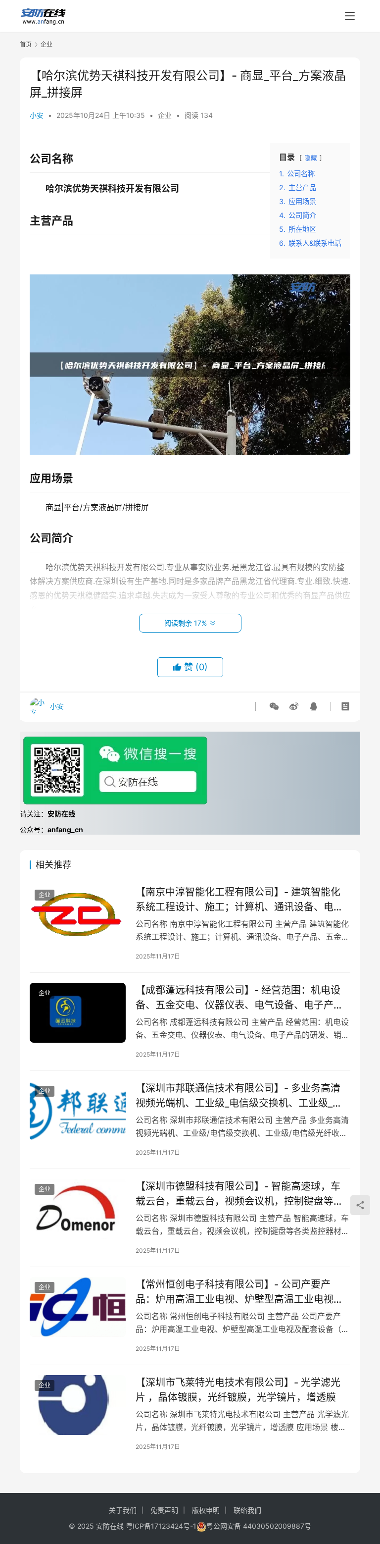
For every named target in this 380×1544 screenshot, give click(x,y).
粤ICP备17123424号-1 (161, 1526)
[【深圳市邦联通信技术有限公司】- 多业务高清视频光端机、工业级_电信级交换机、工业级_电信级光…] (78, 1111)
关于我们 (123, 1510)
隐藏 (310, 157)
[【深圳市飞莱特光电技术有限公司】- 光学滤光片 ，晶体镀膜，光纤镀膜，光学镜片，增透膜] (78, 1405)
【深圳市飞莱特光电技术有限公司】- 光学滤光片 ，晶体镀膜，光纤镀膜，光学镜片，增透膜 (238, 1390)
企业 (165, 115)
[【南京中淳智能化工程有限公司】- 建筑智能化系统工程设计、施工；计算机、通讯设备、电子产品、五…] (78, 915)
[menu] (349, 16)
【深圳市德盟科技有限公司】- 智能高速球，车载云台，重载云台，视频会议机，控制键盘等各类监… (239, 1193)
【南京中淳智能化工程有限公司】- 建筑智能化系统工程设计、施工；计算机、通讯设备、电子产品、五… (239, 899)
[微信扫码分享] (274, 706)
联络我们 (247, 1510)
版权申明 (206, 1510)
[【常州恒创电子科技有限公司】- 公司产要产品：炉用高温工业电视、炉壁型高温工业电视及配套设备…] (78, 1307)
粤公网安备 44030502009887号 (258, 1526)
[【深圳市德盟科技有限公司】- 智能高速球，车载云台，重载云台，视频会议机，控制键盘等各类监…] (78, 1209)
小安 (37, 115)
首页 (26, 44)
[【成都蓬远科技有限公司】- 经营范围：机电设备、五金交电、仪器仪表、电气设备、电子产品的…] (78, 1013)
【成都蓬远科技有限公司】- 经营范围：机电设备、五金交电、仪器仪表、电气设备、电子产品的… (239, 997)
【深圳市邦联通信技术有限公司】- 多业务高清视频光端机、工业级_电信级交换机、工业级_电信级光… (239, 1095)
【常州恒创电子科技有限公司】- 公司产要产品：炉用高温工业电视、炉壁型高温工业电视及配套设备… (239, 1291)
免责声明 (164, 1510)
